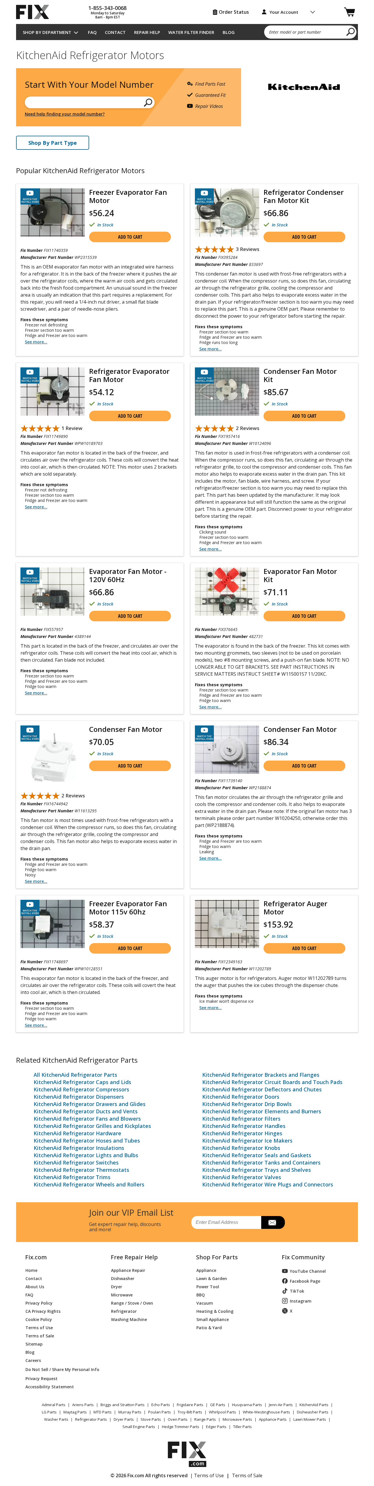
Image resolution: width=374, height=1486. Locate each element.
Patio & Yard (209, 1327)
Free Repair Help (134, 1257)
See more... (36, 342)
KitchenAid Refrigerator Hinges (242, 1133)
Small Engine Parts (138, 1426)
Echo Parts (160, 1404)
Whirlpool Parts (222, 1412)
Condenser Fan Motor (125, 729)
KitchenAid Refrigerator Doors (240, 1096)
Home (31, 1270)
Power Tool (207, 1286)
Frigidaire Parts (190, 1404)
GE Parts (217, 1404)
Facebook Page (305, 1281)
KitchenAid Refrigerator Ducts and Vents (86, 1111)
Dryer (116, 1286)
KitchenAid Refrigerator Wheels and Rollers (89, 1184)
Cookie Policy (38, 1319)
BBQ (200, 1294)
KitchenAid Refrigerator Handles (243, 1125)
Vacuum (204, 1303)
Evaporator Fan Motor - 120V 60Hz (128, 575)
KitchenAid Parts (313, 1404)
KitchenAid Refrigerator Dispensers (79, 1096)
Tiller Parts (242, 1426)
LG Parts (49, 1412)
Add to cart (130, 237)
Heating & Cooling (214, 1311)
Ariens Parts (83, 1404)
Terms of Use (39, 1327)
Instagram (300, 1301)
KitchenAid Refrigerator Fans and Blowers (87, 1118)
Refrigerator (124, 1311)
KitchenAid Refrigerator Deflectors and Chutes (262, 1089)
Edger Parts (216, 1426)
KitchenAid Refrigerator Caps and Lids (82, 1082)
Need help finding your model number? (65, 114)
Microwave (122, 1294)
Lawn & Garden (211, 1278)
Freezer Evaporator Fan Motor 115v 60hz (128, 907)
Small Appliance (212, 1319)
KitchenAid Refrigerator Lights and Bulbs (86, 1155)
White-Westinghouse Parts (266, 1412)
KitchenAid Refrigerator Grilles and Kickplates (92, 1125)
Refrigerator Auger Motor (295, 907)
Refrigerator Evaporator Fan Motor (129, 375)
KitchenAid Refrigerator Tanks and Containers (261, 1162)
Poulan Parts (159, 1412)
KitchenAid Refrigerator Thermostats (81, 1169)
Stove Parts (151, 1419)
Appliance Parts (273, 1419)
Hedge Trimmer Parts (180, 1426)
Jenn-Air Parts (281, 1404)
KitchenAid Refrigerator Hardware (77, 1133)
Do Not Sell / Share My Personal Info (60, 1369)
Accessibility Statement (49, 1386)
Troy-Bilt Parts (190, 1412)
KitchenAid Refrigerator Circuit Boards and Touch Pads (272, 1082)
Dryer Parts (124, 1419)
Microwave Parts (237, 1419)
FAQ (92, 32)
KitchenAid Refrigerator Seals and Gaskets (256, 1155)
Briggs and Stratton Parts (123, 1404)
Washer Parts (56, 1419)
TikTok (297, 1291)
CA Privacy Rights (42, 1311)
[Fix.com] (35, 12)
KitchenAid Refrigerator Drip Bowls (247, 1103)
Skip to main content (187, 10)
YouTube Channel (308, 1271)
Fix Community (303, 1257)
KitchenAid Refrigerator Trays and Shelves (256, 1169)
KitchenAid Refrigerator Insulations (79, 1147)
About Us (34, 1286)
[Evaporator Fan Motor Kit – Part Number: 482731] (227, 591)
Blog (229, 32)
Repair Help (147, 32)
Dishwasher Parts (312, 1412)
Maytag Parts (75, 1412)
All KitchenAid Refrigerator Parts (75, 1074)
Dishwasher (122, 1278)
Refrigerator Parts (91, 1419)
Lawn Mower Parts (309, 1419)
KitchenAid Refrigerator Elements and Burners (261, 1111)
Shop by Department (47, 32)
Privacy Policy (39, 1303)
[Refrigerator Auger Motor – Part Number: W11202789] (227, 924)
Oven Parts (178, 1419)
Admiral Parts (53, 1404)
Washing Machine (129, 1319)
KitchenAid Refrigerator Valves (241, 1177)
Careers (33, 1360)
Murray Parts (129, 1412)
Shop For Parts (217, 1257)
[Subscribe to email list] (273, 1222)
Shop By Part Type (52, 142)
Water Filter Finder (191, 32)
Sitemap (34, 1343)
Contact (115, 32)
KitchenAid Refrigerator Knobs (241, 1147)
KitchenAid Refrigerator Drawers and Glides (90, 1103)
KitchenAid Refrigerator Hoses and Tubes (87, 1140)
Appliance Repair (128, 1270)
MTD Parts (103, 1412)
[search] (351, 31)
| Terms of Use (207, 1475)
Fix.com (36, 1257)
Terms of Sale (39, 1335)
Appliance (206, 1270)
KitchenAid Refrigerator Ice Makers (247, 1140)
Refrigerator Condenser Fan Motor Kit (304, 196)
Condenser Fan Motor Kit (300, 375)
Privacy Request (41, 1378)
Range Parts (205, 1419)
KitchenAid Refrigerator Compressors (81, 1089)
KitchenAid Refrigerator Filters (241, 1118)
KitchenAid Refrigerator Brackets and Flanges (260, 1074)
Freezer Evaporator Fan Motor (128, 196)
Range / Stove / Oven (132, 1303)
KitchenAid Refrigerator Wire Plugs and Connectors (267, 1184)
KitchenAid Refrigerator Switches (76, 1162)
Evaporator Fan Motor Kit (300, 575)
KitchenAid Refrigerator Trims (72, 1177)
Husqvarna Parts (247, 1404)
